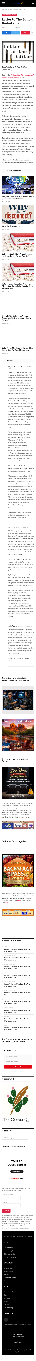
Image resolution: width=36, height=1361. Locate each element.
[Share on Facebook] (6, 32)
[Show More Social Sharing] (32, 32)
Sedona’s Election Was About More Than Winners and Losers (17, 950)
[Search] (33, 3)
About (6, 1301)
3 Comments (16, 27)
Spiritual (6, 1274)
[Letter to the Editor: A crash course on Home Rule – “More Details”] (18, 242)
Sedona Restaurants (10, 1281)
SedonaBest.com (18, 1342)
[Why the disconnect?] (18, 214)
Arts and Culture (9, 1268)
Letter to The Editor (9, 15)
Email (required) (7, 1195)
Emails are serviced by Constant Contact (17, 1228)
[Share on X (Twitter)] (15, 32)
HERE (19, 900)
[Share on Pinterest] (25, 32)
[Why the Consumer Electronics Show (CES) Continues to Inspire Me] (18, 185)
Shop (5, 1295)
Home (4, 9)
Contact (6, 1304)
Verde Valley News (10, 1251)
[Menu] (3, 3)
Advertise (7, 1298)
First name (5, 1202)
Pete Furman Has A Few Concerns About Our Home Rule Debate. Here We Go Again (17, 286)
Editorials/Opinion (9, 1254)
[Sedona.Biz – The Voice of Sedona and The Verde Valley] (18, 3)
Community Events (10, 1278)
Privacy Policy (21, 1350)
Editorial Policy (8, 1308)
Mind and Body (8, 1271)
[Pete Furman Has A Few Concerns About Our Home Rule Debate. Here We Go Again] (18, 272)
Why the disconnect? (11, 226)
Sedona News (8, 1248)
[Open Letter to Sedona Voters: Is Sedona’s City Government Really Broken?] (18, 304)
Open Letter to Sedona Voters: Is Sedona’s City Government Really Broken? (16, 318)
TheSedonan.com (18, 1337)
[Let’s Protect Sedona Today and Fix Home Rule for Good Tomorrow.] (18, 336)
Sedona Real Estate (10, 1292)
